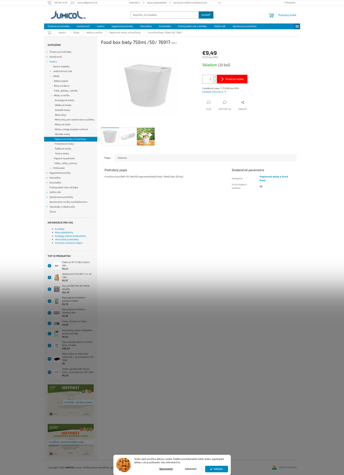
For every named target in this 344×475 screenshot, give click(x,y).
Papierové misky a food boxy (70, 139)
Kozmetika (55, 183)
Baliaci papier (61, 81)
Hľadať (206, 14)
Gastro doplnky (61, 66)
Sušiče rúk (55, 192)
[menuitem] (58, 26)
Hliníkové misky (63, 105)
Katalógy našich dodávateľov (190, 3)
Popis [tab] (108, 158)
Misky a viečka (62, 95)
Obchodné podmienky (67, 239)
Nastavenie (166, 469)
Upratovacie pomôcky (61, 197)
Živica (52, 212)
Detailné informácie (212, 92)
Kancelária (55, 178)
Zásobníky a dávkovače (62, 207)
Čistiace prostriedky (60, 52)
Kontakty (134, 3)
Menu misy (60, 115)
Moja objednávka (156, 3)
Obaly (56, 76)
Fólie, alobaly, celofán (66, 91)
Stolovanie (59, 168)
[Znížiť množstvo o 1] (215, 81)
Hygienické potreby (60, 173)
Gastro (53, 62)
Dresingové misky (64, 100)
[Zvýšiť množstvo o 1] (215, 77)
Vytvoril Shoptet (288, 467)
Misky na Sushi (62, 124)
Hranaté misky (62, 110)
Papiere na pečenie (64, 158)
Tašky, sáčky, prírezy (65, 163)
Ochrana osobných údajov (69, 243)
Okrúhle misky (62, 134)
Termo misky (62, 153)
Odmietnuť (190, 469)
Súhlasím (218, 469)
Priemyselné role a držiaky (63, 187)
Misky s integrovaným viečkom (71, 129)
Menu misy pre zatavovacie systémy (74, 120)
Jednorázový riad (62, 71)
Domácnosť (55, 57)
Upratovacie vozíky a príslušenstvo (68, 202)
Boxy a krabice (62, 86)
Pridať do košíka (235, 79)
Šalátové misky (63, 149)
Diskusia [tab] (122, 158)
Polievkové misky (64, 144)
